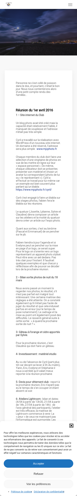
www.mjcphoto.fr (47, 148)
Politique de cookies (21, 491)
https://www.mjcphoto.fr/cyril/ (34, 189)
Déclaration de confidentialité (49, 491)
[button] (71, 426)
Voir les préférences (38, 484)
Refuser (38, 473)
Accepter (38, 463)
